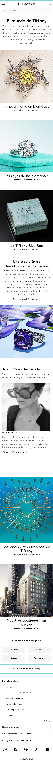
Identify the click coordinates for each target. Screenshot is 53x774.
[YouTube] (48, 749)
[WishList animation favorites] (49, 5)
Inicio (15, 668)
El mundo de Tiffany (30, 668)
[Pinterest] (26, 749)
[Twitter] (37, 749)
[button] (3, 5)
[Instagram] (5, 749)
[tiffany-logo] (26, 4)
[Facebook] (16, 749)
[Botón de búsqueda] (5, 10)
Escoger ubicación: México (15, 740)
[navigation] (3, 5)
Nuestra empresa (10, 727)
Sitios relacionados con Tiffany (17, 733)
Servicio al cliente (11, 681)
